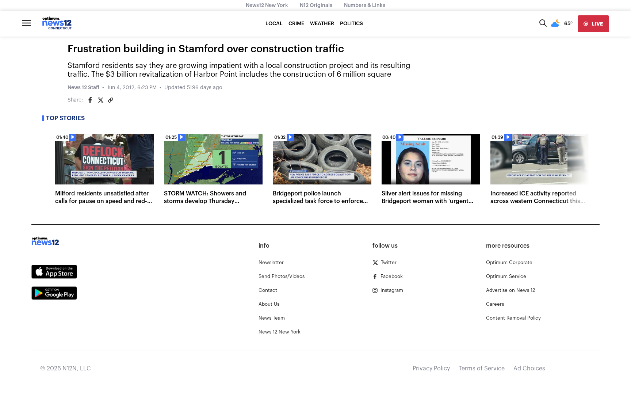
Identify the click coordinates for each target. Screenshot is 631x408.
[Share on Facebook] (90, 100)
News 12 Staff (83, 87)
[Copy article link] (111, 100)
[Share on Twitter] (100, 100)
